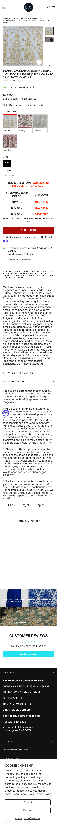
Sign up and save (11, 759)
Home (5, 19)
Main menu (8, 742)
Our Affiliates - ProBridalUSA (18, 749)
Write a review (28, 654)
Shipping (7, 98)
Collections (13, 19)
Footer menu (9, 672)
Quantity (9, 171)
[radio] (10, 123)
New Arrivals (25, 19)
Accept (28, 802)
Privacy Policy (43, 794)
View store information (19, 259)
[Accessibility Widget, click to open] (5, 413)
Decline (27, 810)
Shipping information (18, 373)
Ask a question (13, 381)
